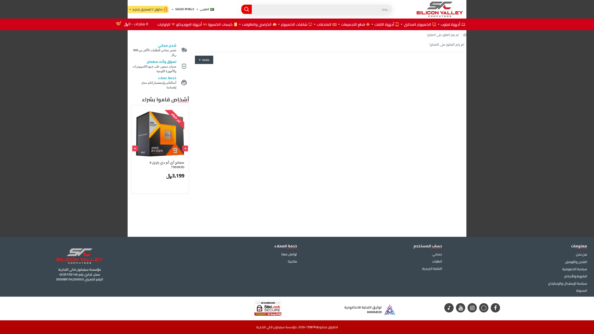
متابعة (206, 59)
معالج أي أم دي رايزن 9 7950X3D (166, 165)
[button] (185, 148)
